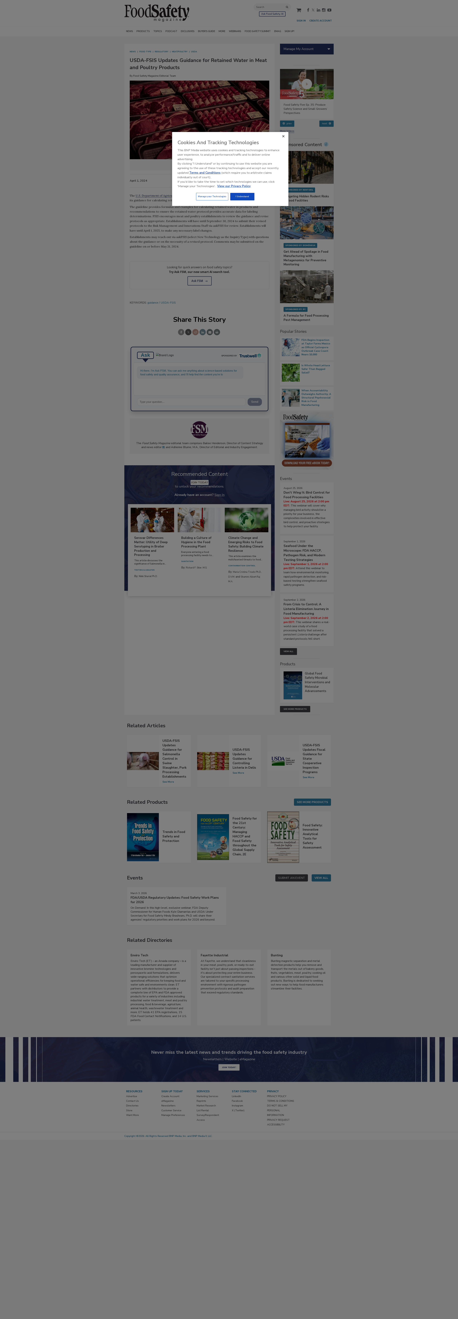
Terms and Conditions (205, 173)
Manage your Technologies (212, 196)
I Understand (242, 196)
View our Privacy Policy (234, 186)
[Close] (283, 136)
